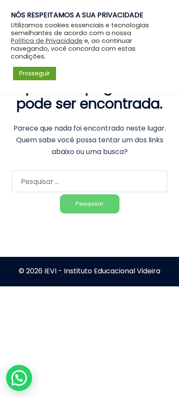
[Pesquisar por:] (89, 181)
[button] (19, 378)
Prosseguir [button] (34, 73)
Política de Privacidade (47, 41)
